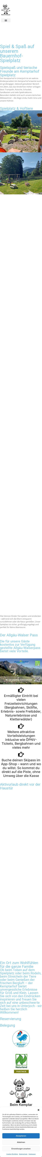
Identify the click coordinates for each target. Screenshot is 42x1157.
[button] (38, 1110)
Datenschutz (23, 1154)
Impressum (32, 1154)
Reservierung (10, 1019)
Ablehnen (21, 1142)
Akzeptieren (21, 1136)
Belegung (7, 1025)
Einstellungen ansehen (21, 1149)
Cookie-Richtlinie (12, 1154)
